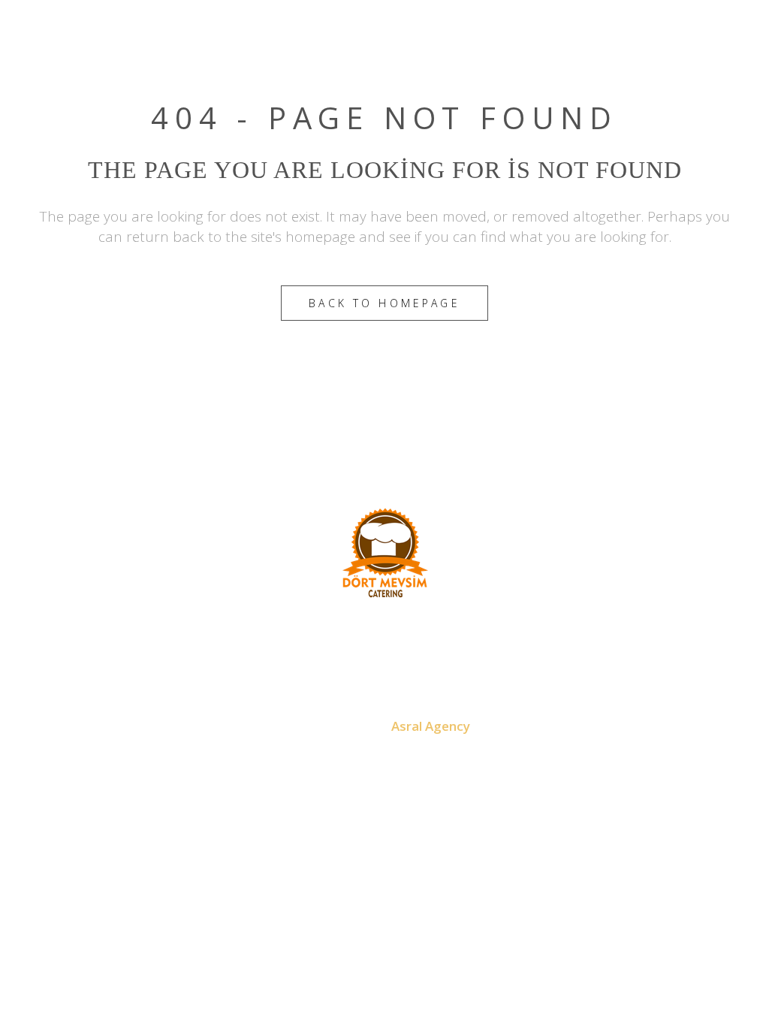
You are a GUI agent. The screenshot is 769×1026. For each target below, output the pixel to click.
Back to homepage (384, 303)
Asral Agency (430, 726)
